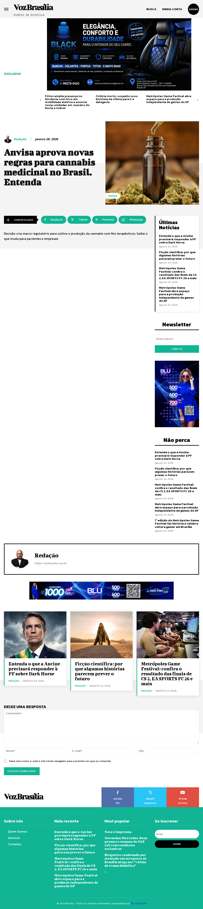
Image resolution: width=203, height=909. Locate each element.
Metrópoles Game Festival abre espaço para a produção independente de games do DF (168, 99)
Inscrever (183, 788)
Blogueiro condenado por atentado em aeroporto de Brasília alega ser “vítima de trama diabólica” (125, 860)
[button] (151, 9)
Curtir (117, 788)
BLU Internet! (138, 903)
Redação (20, 139)
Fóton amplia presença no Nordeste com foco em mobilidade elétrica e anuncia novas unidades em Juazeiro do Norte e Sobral (67, 102)
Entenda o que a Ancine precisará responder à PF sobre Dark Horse (177, 239)
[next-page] (197, 100)
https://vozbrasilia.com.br (50, 563)
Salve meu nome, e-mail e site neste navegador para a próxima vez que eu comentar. (60, 761)
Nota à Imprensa (117, 832)
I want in (177, 349)
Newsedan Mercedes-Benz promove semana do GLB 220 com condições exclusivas (125, 843)
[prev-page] (40, 100)
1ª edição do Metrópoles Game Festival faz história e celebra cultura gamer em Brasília (177, 523)
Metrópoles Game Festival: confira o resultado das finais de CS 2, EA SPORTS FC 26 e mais (178, 273)
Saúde (113, 196)
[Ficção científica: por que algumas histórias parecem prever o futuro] (101, 634)
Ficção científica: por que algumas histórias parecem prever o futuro (177, 255)
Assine (177, 844)
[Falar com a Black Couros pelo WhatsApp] (119, 54)
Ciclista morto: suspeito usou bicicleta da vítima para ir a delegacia (117, 99)
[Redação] (8, 139)
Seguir (150, 788)
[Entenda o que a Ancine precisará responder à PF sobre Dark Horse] (35, 634)
